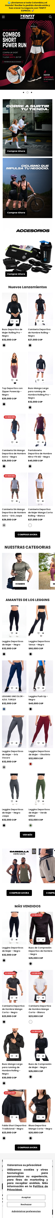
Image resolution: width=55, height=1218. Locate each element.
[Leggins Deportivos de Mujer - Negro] (14, 621)
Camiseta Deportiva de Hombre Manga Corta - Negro (13, 1009)
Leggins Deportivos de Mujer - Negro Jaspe (12, 812)
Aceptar (26, 1197)
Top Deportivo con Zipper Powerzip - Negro (12, 391)
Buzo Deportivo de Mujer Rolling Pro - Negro (12, 332)
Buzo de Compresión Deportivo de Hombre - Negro (40, 951)
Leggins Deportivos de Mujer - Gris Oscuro (12, 754)
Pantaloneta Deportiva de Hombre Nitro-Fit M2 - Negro (40, 453)
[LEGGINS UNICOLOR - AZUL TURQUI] (14, 676)
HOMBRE (20, 583)
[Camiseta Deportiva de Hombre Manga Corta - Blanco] (41, 986)
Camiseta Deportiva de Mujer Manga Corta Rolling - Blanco (40, 512)
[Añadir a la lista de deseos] (12, 321)
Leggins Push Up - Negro (38, 698)
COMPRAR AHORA (27, 534)
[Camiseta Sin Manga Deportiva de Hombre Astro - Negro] (14, 430)
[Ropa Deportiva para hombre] (20, 571)
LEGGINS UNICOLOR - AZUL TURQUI (13, 698)
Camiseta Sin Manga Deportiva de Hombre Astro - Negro (14, 453)
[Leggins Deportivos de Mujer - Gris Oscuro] (14, 731)
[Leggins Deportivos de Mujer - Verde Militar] (41, 790)
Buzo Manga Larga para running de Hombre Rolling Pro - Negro (39, 393)
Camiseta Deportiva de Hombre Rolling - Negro (39, 332)
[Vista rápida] (17, 321)
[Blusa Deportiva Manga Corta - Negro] (41, 1106)
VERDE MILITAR (30, 825)
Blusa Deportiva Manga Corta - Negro (40, 1127)
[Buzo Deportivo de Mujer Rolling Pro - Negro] (14, 309)
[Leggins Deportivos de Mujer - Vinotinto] (41, 731)
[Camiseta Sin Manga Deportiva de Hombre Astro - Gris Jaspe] (14, 489)
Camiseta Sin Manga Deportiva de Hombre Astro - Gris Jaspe (14, 512)
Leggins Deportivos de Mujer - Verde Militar (39, 812)
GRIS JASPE (4, 525)
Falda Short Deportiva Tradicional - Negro (14, 1127)
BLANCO (30, 525)
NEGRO (4, 345)
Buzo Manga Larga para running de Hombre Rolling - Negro (12, 1069)
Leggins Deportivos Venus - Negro (39, 643)
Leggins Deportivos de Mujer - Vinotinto (39, 753)
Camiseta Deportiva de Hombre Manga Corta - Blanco (40, 1009)
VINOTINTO (30, 764)
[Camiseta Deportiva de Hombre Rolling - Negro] (40, 309)
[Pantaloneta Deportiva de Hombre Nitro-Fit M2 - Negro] (40, 430)
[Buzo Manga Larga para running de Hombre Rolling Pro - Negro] (40, 368)
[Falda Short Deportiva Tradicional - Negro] (14, 1106)
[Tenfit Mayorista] (27, 17)
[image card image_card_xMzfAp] (19, 868)
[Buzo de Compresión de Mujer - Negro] (41, 1044)
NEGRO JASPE (4, 825)
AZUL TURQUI (4, 709)
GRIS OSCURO (4, 767)
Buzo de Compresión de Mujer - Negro (40, 1066)
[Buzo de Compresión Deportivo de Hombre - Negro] (41, 928)
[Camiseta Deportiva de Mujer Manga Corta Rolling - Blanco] (40, 489)
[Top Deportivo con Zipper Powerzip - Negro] (14, 368)
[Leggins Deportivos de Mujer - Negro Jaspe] (14, 790)
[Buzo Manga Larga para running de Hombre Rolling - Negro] (14, 1044)
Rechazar (26, 1204)
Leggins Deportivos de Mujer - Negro (12, 643)
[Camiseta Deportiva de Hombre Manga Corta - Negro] (14, 986)
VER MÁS (27, 834)
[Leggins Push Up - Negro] (41, 676)
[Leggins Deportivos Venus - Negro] (41, 621)
